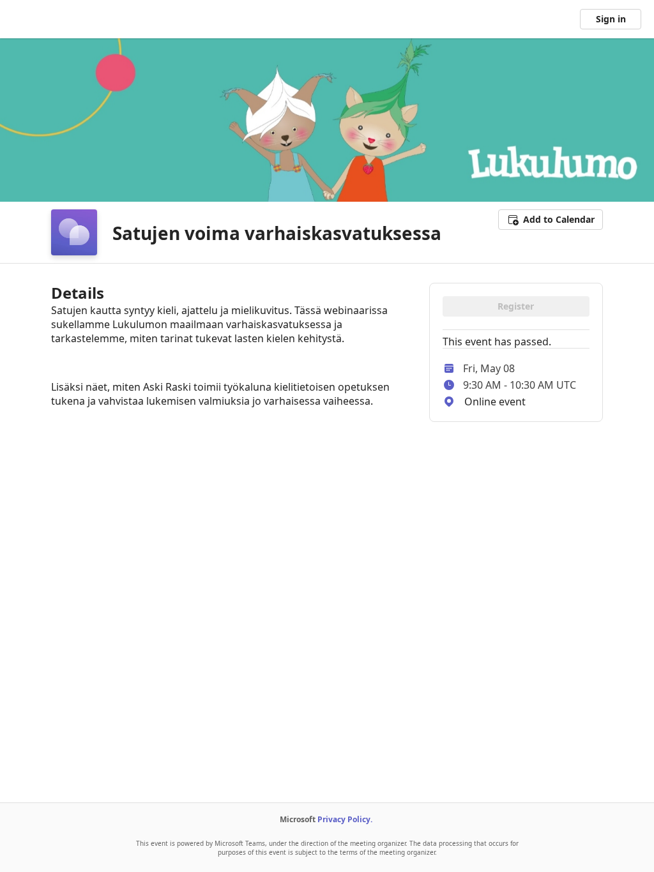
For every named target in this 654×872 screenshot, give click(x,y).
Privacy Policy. (344, 819)
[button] (550, 219)
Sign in (611, 19)
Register (516, 306)
